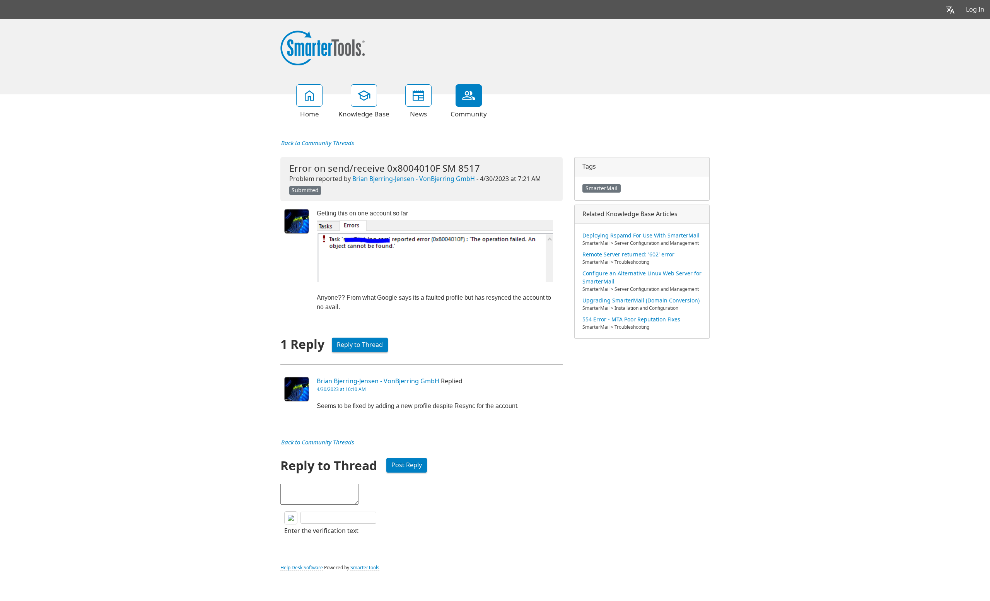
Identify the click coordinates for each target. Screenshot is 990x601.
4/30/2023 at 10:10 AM (341, 389)
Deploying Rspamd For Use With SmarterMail (641, 235)
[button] (950, 9)
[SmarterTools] (322, 47)
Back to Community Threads (317, 143)
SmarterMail (601, 188)
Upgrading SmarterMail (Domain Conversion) (641, 300)
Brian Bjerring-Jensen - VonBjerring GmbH (413, 179)
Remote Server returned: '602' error (628, 254)
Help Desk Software (301, 567)
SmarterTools (364, 567)
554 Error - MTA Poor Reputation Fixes (631, 319)
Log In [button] (975, 9)
